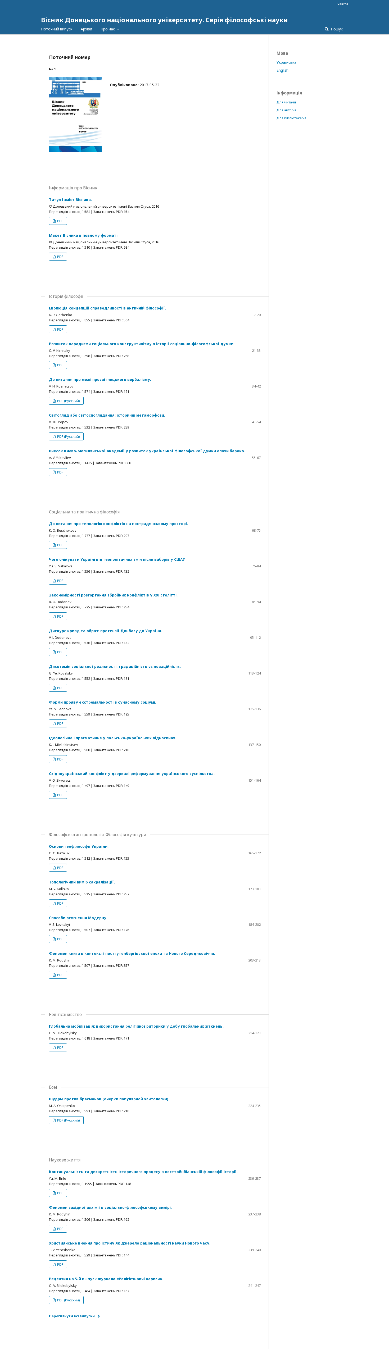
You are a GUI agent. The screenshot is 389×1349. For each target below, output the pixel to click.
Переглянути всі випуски (72, 1316)
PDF (59, 220)
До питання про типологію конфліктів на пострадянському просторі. (118, 523)
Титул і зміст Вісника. (70, 199)
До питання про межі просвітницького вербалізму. (100, 379)
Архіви (86, 28)
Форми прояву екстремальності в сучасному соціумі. (102, 702)
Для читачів (287, 102)
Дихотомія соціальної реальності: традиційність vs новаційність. (115, 666)
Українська (286, 62)
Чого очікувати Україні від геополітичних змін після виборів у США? (117, 559)
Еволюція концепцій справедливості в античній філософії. (107, 308)
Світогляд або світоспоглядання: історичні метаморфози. (107, 415)
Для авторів (286, 110)
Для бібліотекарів (291, 118)
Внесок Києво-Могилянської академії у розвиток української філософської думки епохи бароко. (147, 450)
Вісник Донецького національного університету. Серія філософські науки (164, 19)
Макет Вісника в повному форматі (83, 235)
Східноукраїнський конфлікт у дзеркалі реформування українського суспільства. (132, 773)
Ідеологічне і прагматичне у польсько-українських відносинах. (112, 737)
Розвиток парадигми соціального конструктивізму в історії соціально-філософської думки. (141, 343)
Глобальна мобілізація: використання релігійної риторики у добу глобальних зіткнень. (136, 1026)
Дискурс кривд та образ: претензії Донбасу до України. (105, 630)
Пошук (336, 28)
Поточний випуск (56, 28)
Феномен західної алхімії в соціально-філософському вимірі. (110, 1207)
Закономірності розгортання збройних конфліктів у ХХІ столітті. (113, 595)
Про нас (108, 28)
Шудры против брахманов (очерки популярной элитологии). (109, 1098)
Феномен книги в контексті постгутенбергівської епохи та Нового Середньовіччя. (132, 953)
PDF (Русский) (68, 400)
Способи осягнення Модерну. (78, 917)
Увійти (342, 4)
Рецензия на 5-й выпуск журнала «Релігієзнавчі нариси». (106, 1278)
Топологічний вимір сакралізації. (82, 882)
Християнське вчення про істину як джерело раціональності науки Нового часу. (129, 1243)
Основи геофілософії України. (78, 846)
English (282, 70)
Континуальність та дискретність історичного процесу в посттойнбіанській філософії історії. (143, 1171)
